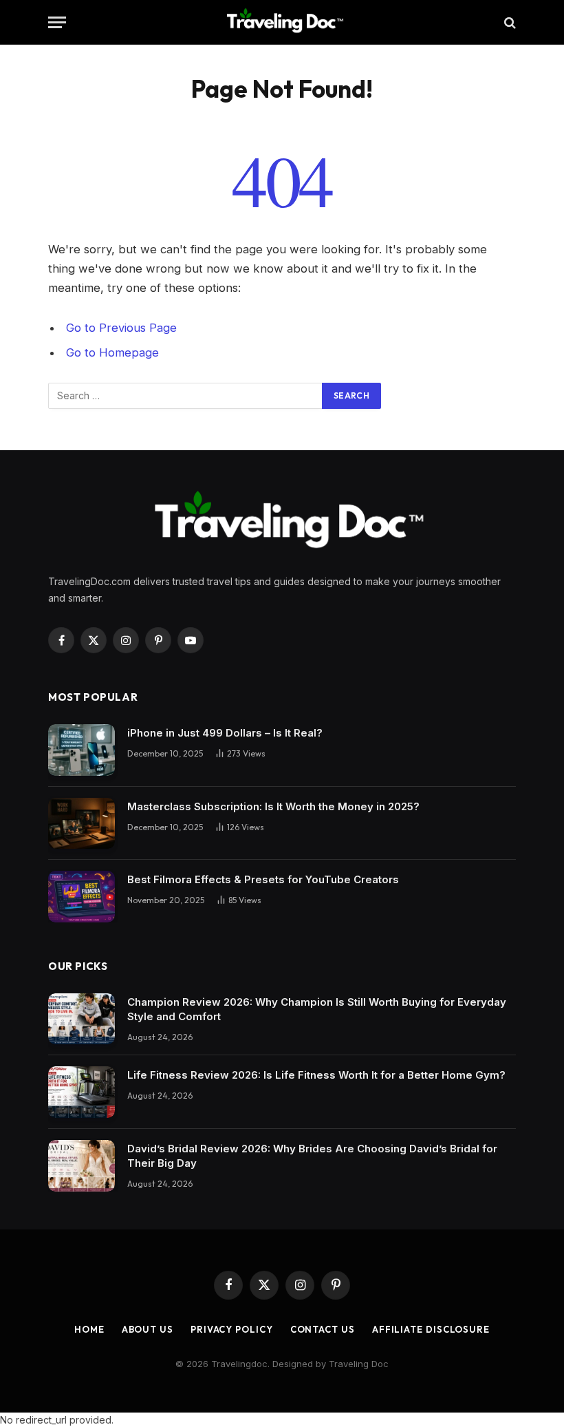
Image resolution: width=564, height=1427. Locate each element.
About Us (147, 1329)
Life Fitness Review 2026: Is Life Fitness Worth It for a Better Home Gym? (316, 1074)
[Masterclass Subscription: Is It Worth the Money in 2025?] (81, 823)
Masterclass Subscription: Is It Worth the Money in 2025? (273, 806)
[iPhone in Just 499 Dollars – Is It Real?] (81, 750)
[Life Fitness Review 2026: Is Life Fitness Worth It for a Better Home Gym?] (81, 1092)
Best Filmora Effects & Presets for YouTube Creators (263, 879)
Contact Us (322, 1329)
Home (89, 1329)
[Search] (508, 22)
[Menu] (57, 22)
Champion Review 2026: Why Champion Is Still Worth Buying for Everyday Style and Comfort (316, 1009)
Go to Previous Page (121, 328)
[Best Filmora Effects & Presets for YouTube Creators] (81, 896)
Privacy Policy (232, 1329)
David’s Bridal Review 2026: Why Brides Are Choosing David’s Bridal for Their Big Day (312, 1156)
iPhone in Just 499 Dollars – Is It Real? (225, 732)
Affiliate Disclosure (431, 1329)
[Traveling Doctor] (282, 22)
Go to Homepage (112, 352)
